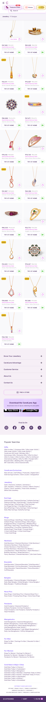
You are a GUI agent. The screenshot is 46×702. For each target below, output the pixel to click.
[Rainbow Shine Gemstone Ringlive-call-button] (43, 125)
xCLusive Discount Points (14, 692)
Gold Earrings (8, 500)
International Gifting (10, 459)
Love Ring (18, 527)
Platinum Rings (29, 520)
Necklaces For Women (25, 549)
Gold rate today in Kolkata (13, 678)
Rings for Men (9, 641)
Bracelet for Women (10, 655)
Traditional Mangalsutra (12, 629)
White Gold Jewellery (11, 490)
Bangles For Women (25, 655)
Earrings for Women (23, 653)
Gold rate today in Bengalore (14, 671)
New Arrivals (8, 473)
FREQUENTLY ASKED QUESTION (31, 692)
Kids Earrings (21, 502)
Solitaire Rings (9, 522)
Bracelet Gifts (8, 461)
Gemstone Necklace (11, 545)
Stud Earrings (19, 504)
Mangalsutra (9, 619)
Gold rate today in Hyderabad (14, 669)
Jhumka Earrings (32, 502)
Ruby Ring (16, 525)
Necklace (8, 541)
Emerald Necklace (23, 554)
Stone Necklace (33, 550)
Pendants (8, 604)
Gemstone (26, 485)
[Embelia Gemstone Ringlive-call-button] (43, 271)
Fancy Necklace (9, 554)
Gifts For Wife (23, 459)
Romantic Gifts (22, 455)
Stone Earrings (32, 508)
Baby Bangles (8, 584)
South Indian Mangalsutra (27, 624)
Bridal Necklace (23, 552)
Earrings (7, 498)
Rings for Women (10, 653)
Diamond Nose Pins (31, 594)
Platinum (18, 486)
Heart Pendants (9, 612)
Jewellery (8, 482)
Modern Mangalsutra (11, 624)
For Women (8, 651)
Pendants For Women (11, 657)
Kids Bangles (31, 580)
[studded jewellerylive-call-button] (19, 344)
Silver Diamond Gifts (22, 462)
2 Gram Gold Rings (24, 531)
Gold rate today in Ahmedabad (14, 680)
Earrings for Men (20, 641)
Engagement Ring (10, 524)
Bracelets (8, 562)
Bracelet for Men (33, 641)
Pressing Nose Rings (20, 596)
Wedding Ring (31, 524)
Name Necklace (21, 550)
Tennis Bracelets (34, 566)
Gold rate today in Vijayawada (14, 676)
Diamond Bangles (20, 580)
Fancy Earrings (21, 508)
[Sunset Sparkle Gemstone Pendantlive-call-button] (19, 88)
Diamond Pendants (21, 606)
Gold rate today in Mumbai (13, 673)
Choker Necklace (10, 547)
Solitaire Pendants (10, 608)
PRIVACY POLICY (19, 688)
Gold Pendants (9, 606)
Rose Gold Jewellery (29, 488)
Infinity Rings (8, 529)
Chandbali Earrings (24, 506)
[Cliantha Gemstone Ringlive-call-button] (19, 125)
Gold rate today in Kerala (12, 674)
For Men (7, 639)
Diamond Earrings (20, 500)
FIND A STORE (24, 392)
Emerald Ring (25, 525)
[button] (25, 699)
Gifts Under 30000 (10, 451)
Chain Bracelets (9, 568)
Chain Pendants (9, 610)
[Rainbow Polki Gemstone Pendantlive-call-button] (43, 88)
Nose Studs (8, 596)
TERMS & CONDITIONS (30, 688)
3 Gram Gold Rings (10, 531)
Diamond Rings (9, 520)
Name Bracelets (21, 568)
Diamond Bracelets (21, 564)
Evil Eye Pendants (23, 608)
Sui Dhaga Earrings (10, 506)
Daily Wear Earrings (10, 510)
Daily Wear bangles (10, 582)
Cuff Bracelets (9, 570)
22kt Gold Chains (35, 554)
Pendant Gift (33, 459)
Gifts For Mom (20, 457)
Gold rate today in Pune (31, 674)
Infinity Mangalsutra (27, 631)
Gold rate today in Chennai (13, 667)
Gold (5, 485)
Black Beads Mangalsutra (26, 625)
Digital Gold (34, 473)
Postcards (26, 473)
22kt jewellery (9, 486)
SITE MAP (10, 688)
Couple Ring (21, 524)
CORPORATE (29, 690)
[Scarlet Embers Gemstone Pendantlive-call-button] (19, 307)
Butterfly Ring (27, 527)
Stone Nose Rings (34, 596)
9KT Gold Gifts (9, 462)
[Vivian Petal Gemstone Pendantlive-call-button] (43, 198)
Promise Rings (27, 529)
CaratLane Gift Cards (11, 453)
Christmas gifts (20, 449)
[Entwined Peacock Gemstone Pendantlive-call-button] (19, 52)
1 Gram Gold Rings (10, 533)
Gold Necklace (9, 543)
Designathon (35, 474)
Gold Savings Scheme (11, 474)
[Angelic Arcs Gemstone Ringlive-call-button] (43, 234)
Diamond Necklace (21, 543)
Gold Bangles (8, 580)
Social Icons (12, 412)
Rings (6, 517)
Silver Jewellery (15, 488)
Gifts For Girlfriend (32, 457)
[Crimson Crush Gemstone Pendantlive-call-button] (19, 198)
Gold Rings (19, 520)
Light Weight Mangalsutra (29, 629)
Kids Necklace (34, 543)
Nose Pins (8, 592)
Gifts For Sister (9, 457)
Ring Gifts (28, 461)
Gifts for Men (8, 449)
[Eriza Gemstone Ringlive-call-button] (43, 52)
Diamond (12, 485)
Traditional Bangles (21, 584)
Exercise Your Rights (18, 690)
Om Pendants (20, 610)
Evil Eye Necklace (10, 549)
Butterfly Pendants (32, 610)
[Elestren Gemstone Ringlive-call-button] (19, 234)
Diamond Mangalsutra (24, 622)
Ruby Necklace (24, 545)
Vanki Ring (7, 525)
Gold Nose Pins (18, 594)
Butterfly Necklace (10, 552)
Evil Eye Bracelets (21, 566)
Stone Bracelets (33, 568)
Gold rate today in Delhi (32, 673)
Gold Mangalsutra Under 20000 (14, 627)
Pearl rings (18, 529)
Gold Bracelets (9, 564)
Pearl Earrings (29, 504)
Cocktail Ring (8, 527)
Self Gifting (17, 473)
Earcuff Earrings (9, 508)
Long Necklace (9, 550)
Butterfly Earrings (24, 510)
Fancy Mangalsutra (10, 625)
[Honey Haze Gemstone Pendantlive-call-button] (19, 271)
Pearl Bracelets (9, 566)
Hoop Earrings (8, 504)
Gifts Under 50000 (24, 451)
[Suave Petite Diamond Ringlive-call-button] (43, 161)
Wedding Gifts (19, 461)
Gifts (6, 447)
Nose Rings (8, 594)
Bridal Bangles (23, 582)
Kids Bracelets (34, 564)
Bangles (7, 578)
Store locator (24, 474)
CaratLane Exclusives (13, 470)
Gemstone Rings (20, 522)
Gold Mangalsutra (10, 622)
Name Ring (34, 525)
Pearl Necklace (22, 547)
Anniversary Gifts (10, 455)
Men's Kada (8, 643)
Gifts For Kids (32, 455)
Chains (6, 488)
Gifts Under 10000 (32, 449)
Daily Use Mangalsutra (11, 631)
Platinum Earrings (10, 502)
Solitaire (18, 485)
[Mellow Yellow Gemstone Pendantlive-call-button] (43, 307)
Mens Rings (31, 522)
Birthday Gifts (24, 453)
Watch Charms (34, 486)
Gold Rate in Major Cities (14, 665)
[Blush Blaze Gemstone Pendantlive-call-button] (19, 161)
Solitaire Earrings (32, 500)
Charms (25, 486)
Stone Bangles (34, 582)
